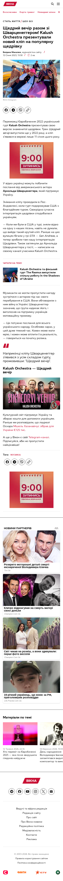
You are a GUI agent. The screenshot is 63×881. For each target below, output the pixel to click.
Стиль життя (11, 21)
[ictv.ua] (40, 872)
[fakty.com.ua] (21, 872)
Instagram (12, 100)
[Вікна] (10, 4)
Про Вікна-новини (31, 821)
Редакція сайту (32, 813)
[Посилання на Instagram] (35, 791)
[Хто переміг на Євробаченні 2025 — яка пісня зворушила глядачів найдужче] (20, 733)
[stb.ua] (5, 872)
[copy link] (27, 110)
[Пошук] (52, 4)
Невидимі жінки (46, 12)
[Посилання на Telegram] (11, 791)
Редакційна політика (31, 826)
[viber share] (20, 110)
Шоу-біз (28, 21)
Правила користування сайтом (31, 858)
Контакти (31, 834)
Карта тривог (27, 12)
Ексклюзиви (10, 12)
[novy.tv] (58, 872)
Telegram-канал (38, 437)
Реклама (32, 839)
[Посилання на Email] (51, 791)
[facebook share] (6, 110)
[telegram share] (13, 110)
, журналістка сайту (22, 52)
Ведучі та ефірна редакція (31, 808)
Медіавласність (31, 830)
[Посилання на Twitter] (43, 791)
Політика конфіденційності (31, 863)
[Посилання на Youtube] (27, 791)
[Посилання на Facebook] (19, 791)
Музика (16, 455)
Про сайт (31, 817)
